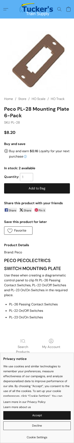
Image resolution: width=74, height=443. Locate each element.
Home (8, 99)
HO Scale (38, 99)
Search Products (23, 349)
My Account (51, 347)
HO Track (58, 99)
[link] (37, 436)
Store (22, 99)
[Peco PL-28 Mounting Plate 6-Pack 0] (37, 60)
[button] (37, 9)
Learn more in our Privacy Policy (24, 402)
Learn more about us (17, 407)
